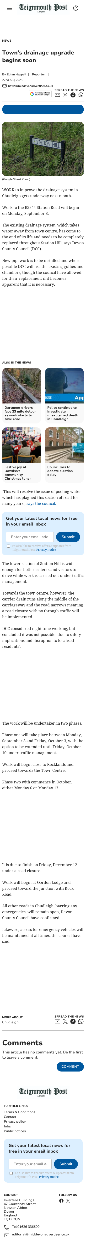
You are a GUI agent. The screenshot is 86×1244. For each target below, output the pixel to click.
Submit (68, 537)
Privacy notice (46, 549)
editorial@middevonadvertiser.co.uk (40, 1235)
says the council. (41, 503)
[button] (9, 8)
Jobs (7, 1126)
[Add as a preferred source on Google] (40, 93)
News (6, 41)
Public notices (15, 1131)
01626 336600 (28, 1227)
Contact (10, 1117)
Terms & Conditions (19, 1112)
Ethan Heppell (16, 74)
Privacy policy (15, 1121)
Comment (70, 1066)
